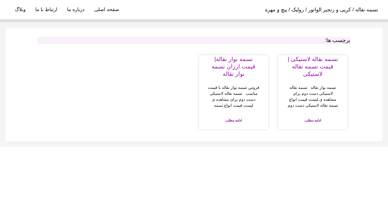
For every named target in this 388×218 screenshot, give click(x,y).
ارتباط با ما (46, 9)
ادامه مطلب (312, 120)
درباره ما (76, 9)
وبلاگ (20, 9)
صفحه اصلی (106, 9)
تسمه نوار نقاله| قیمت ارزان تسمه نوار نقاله (233, 66)
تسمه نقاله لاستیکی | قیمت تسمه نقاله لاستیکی (313, 66)
